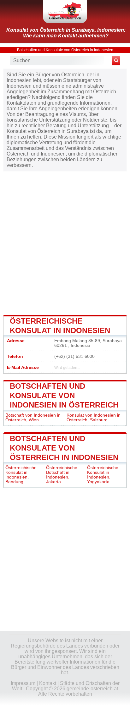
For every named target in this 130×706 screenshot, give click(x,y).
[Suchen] (116, 60)
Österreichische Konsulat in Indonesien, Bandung (21, 474)
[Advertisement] (65, 242)
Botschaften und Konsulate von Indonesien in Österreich (64, 395)
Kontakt (47, 683)
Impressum (23, 683)
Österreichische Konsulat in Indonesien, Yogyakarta (102, 474)
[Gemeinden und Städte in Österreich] (65, 11)
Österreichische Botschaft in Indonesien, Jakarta (61, 474)
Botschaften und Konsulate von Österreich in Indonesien (65, 50)
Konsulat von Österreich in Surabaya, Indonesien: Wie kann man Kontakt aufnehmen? (66, 32)
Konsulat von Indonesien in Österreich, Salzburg (94, 417)
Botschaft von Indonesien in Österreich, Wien (33, 417)
